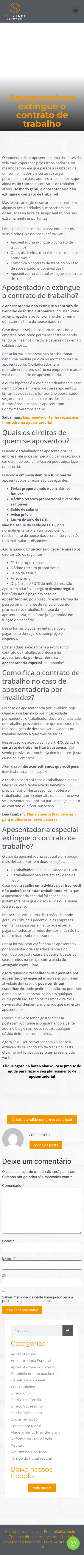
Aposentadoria (23, 1354)
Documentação (24, 1419)
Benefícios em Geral (28, 1380)
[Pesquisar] (67, 1330)
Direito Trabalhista (26, 1413)
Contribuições (23, 1387)
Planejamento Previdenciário (36, 1432)
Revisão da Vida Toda (29, 1452)
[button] (75, 10)
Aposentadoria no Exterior (33, 1367)
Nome (8, 1241)
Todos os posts (45, 1145)
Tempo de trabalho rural (31, 1458)
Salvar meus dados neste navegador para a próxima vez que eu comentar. (37, 1298)
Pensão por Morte (26, 1426)
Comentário (13, 1185)
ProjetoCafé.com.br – (61, 1531)
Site (5, 1275)
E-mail (8, 1258)
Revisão (17, 1445)
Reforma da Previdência (31, 1439)
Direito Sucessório (26, 1406)
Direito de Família (26, 1400)
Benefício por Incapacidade (34, 1374)
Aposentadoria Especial (31, 1361)
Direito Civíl (20, 1393)
